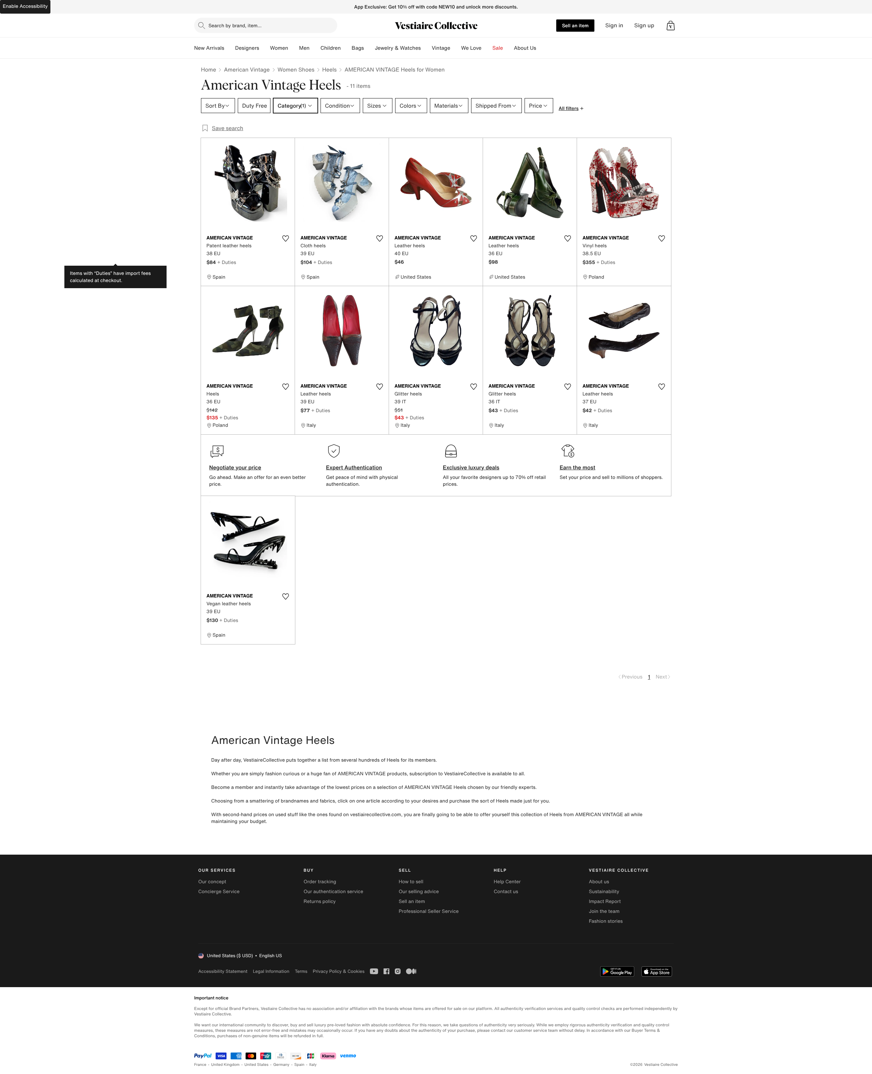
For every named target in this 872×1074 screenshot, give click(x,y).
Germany (281, 1064)
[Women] (293, 48)
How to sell (411, 881)
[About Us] (541, 48)
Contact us (506, 891)
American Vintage (246, 69)
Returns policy (319, 901)
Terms (301, 971)
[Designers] (264, 48)
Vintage (441, 48)
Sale (498, 48)
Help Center (507, 881)
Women (279, 48)
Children (331, 48)
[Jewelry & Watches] (426, 48)
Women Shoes (296, 69)
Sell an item (575, 25)
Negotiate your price (235, 467)
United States (257, 1064)
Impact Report (605, 901)
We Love (471, 48)
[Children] (346, 48)
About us (599, 881)
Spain (299, 1064)
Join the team (604, 911)
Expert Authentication (354, 467)
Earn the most (577, 467)
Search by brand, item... (235, 25)
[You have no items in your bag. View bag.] (670, 25)
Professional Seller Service (428, 911)
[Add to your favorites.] (285, 238)
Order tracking (319, 881)
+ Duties (226, 262)
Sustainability (604, 891)
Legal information (271, 971)
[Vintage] (455, 48)
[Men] (315, 48)
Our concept (212, 881)
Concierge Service (218, 891)
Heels (329, 69)
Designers (247, 48)
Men (304, 48)
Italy (313, 1064)
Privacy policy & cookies (338, 971)
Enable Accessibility (25, 6)
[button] (670, 25)
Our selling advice (419, 891)
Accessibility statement (222, 971)
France (200, 1064)
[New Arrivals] (229, 48)
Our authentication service (333, 891)
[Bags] (369, 48)
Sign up (644, 25)
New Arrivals (209, 48)
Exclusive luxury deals (471, 467)
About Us (525, 48)
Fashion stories (606, 921)
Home (208, 69)
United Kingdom (225, 1064)
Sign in (614, 25)
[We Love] (487, 48)
